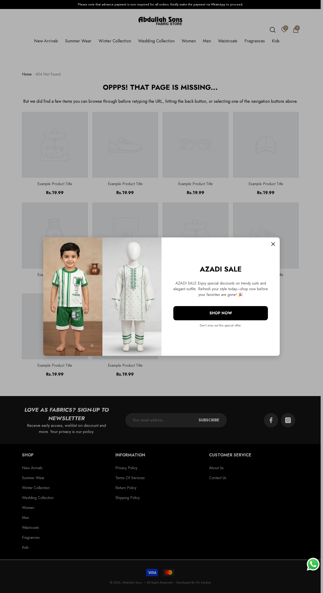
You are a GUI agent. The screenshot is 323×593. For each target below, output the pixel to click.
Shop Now (221, 313)
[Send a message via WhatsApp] (313, 564)
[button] (273, 244)
